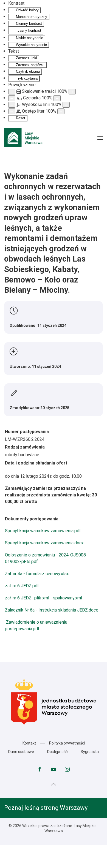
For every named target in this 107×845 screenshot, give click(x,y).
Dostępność (57, 751)
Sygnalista (90, 751)
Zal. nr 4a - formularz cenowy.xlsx (37, 573)
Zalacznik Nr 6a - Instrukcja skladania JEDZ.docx (51, 610)
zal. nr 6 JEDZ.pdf (22, 585)
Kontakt (29, 743)
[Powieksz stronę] (72, 91)
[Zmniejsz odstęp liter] (11, 111)
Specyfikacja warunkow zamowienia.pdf (43, 530)
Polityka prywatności (67, 743)
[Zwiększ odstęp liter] (60, 111)
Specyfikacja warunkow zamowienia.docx (44, 542)
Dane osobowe (21, 751)
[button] (100, 138)
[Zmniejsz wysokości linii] (11, 105)
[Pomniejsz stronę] (11, 91)
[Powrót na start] (23, 138)
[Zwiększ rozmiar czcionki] (57, 98)
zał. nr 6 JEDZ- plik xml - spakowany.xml (43, 598)
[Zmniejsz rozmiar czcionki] (11, 98)
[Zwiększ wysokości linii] (66, 105)
